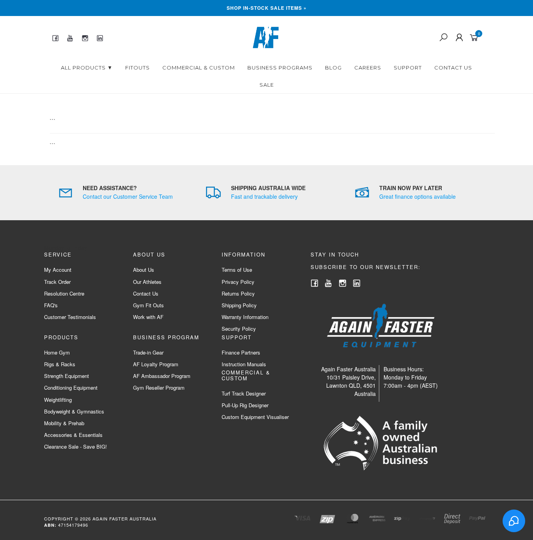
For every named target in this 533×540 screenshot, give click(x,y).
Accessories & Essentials (73, 434)
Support (408, 67)
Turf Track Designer (244, 393)
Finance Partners (241, 352)
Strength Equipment (66, 376)
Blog (333, 67)
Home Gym (57, 352)
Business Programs (280, 67)
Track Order (57, 281)
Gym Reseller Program (159, 387)
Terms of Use (237, 269)
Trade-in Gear (148, 352)
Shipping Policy (239, 305)
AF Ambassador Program (161, 376)
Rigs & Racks (59, 364)
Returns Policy (238, 293)
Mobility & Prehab (64, 423)
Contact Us (453, 67)
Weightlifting (58, 399)
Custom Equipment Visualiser (255, 417)
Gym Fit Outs (148, 305)
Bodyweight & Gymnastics (74, 411)
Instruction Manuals (244, 364)
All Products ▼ (87, 67)
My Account (57, 269)
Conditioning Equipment (71, 387)
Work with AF (148, 317)
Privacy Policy (238, 281)
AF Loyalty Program (155, 364)
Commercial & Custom (198, 67)
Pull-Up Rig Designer (245, 405)
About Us (143, 269)
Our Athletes (147, 281)
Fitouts (137, 67)
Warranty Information (245, 317)
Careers (367, 67)
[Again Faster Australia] (265, 37)
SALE (266, 85)
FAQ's (51, 305)
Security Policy (239, 328)
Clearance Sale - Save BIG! (75, 446)
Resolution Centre (64, 293)
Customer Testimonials (70, 317)
